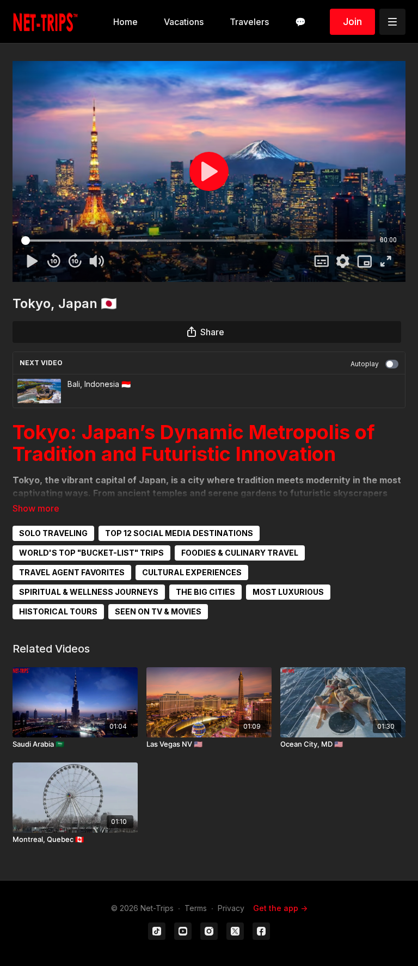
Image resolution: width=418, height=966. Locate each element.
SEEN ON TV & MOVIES (158, 611)
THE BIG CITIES (205, 591)
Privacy (231, 908)
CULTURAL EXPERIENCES (192, 572)
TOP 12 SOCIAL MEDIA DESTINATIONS (179, 533)
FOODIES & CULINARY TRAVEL (239, 552)
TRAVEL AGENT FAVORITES (72, 572)
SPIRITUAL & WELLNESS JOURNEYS (88, 591)
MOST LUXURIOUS (288, 591)
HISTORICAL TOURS (58, 611)
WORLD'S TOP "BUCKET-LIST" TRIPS (91, 552)
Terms (196, 908)
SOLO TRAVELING (53, 533)
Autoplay (365, 364)
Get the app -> (280, 908)
